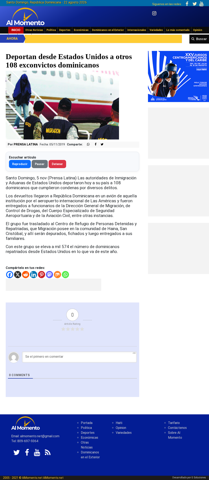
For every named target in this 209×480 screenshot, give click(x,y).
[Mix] (57, 274)
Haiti (119, 423)
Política (51, 30)
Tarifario (174, 423)
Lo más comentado (178, 30)
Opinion (121, 428)
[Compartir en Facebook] (93, 144)
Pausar (39, 164)
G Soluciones (198, 477)
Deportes (64, 30)
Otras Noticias (34, 30)
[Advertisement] (53, 285)
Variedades (156, 30)
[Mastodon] (49, 274)
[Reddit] (25, 274)
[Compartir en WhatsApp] (86, 144)
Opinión (197, 30)
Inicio (15, 30)
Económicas (81, 30)
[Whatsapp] (65, 274)
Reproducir (20, 164)
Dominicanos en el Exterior (108, 30)
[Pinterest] (41, 274)
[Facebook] (9, 274)
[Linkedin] (33, 274)
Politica (86, 428)
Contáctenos (177, 428)
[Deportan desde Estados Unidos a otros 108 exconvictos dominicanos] (62, 105)
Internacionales (136, 30)
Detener (57, 164)
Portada (86, 423)
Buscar (201, 39)
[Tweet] (100, 144)
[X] (17, 274)
